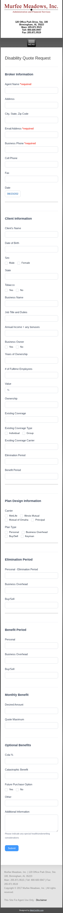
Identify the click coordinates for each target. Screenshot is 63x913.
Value (8, 383)
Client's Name (13, 228)
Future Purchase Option (18, 784)
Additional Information (17, 811)
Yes (10, 290)
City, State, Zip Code (16, 113)
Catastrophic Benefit (16, 769)
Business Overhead (36, 532)
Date (7, 187)
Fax (7, 172)
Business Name (14, 297)
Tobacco (10, 284)
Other (8, 796)
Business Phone (20, 143)
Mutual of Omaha (18, 519)
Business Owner (14, 341)
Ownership (11, 398)
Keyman (29, 536)
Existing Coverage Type (18, 428)
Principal (40, 519)
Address (10, 98)
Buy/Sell (13, 536)
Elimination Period (15, 455)
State (8, 270)
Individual (14, 433)
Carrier (9, 510)
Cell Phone (11, 158)
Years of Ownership (16, 354)
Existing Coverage (15, 413)
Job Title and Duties (16, 312)
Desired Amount (14, 704)
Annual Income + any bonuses (22, 326)
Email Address (19, 128)
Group (30, 433)
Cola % (9, 754)
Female (25, 262)
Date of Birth (12, 242)
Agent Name (18, 84)
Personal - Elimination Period (21, 569)
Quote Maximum (14, 719)
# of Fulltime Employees (18, 368)
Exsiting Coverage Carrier (19, 440)
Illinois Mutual (31, 515)
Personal (13, 532)
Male (11, 262)
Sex (7, 257)
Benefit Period (13, 469)
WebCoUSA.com (36, 910)
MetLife (12, 515)
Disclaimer (41, 900)
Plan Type (10, 527)
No (21, 290)
